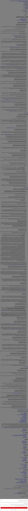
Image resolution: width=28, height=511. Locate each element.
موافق (14, 507)
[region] (14, 505)
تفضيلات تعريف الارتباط (14, 509)
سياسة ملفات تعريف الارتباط (20, 505)
